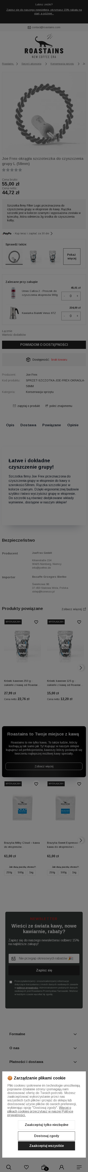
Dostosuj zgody (46, 1136)
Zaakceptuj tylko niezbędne (46, 1125)
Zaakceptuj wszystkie (46, 1146)
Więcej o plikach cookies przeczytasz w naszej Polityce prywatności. (40, 1111)
